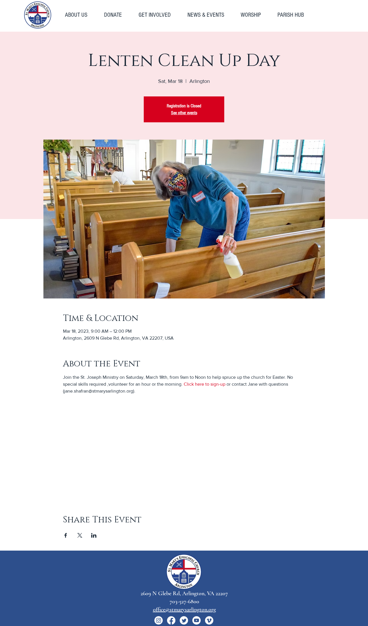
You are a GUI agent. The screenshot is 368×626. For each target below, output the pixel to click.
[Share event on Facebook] (65, 535)
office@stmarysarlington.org (184, 609)
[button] (80, 15)
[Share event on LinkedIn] (94, 535)
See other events (184, 112)
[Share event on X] (80, 535)
